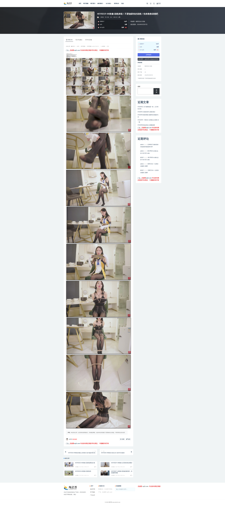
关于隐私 (92, 492)
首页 (80, 3)
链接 (128, 439)
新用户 (142, 157)
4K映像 (102, 17)
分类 (78, 46)
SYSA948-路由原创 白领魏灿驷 (146, 125)
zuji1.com (77, 50)
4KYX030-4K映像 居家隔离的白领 (85, 463)
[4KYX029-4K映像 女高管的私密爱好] (105, 464)
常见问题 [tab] (89, 39)
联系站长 (116, 3)
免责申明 (92, 489)
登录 (159, 3)
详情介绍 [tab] (70, 39)
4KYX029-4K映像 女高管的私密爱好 (121, 463)
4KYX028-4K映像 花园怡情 (83, 471)
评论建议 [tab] (79, 39)
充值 (122, 3)
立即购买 (148, 54)
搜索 (139, 86)
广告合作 (92, 495)
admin (73, 439)
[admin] (98, 17)
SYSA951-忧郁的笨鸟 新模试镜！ (147, 112)
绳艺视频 (85, 3)
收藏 (122, 439)
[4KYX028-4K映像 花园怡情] (69, 473)
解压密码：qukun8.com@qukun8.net (148, 59)
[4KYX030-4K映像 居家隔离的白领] (69, 464)
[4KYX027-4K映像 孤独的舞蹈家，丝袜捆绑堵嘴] (105, 473)
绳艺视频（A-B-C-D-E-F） (93, 46)
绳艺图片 (92, 3)
